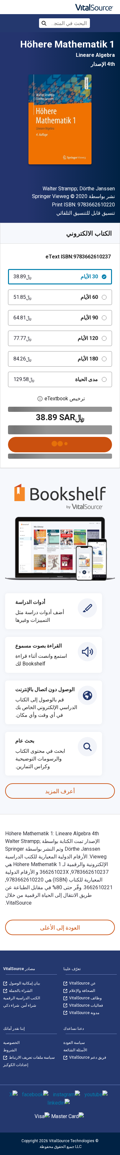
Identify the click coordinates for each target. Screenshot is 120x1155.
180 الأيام (55, 359)
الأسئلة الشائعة (75, 1050)
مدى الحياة (55, 379)
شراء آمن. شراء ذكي (19, 1005)
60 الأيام (55, 297)
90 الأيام (55, 318)
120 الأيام (55, 338)
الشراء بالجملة (20, 990)
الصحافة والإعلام (81, 990)
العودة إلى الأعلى (60, 927)
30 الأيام (55, 277)
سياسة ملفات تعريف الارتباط (31, 1057)
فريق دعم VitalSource (87, 1057)
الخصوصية (11, 1042)
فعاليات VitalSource (85, 1005)
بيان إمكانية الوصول (24, 983)
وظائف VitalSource (85, 998)
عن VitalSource (82, 983)
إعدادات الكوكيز (15, 1065)
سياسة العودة (74, 1042)
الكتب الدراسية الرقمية (21, 998)
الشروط (10, 1050)
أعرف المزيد (60, 791)
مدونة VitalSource (83, 1013)
